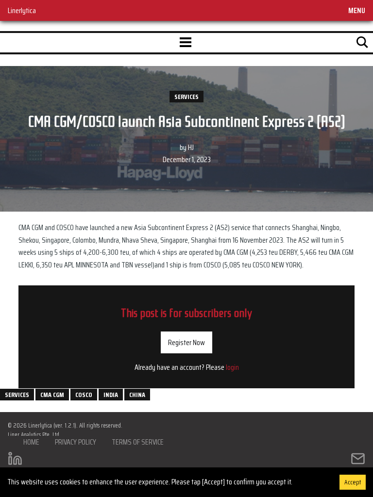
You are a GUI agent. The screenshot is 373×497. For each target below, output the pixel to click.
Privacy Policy (75, 442)
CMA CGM (52, 394)
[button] (185, 43)
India (110, 394)
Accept (352, 482)
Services (186, 96)
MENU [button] (356, 10)
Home (31, 442)
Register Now (186, 342)
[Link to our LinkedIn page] (15, 460)
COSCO (83, 394)
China (137, 394)
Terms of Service (138, 442)
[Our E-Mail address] (358, 460)
